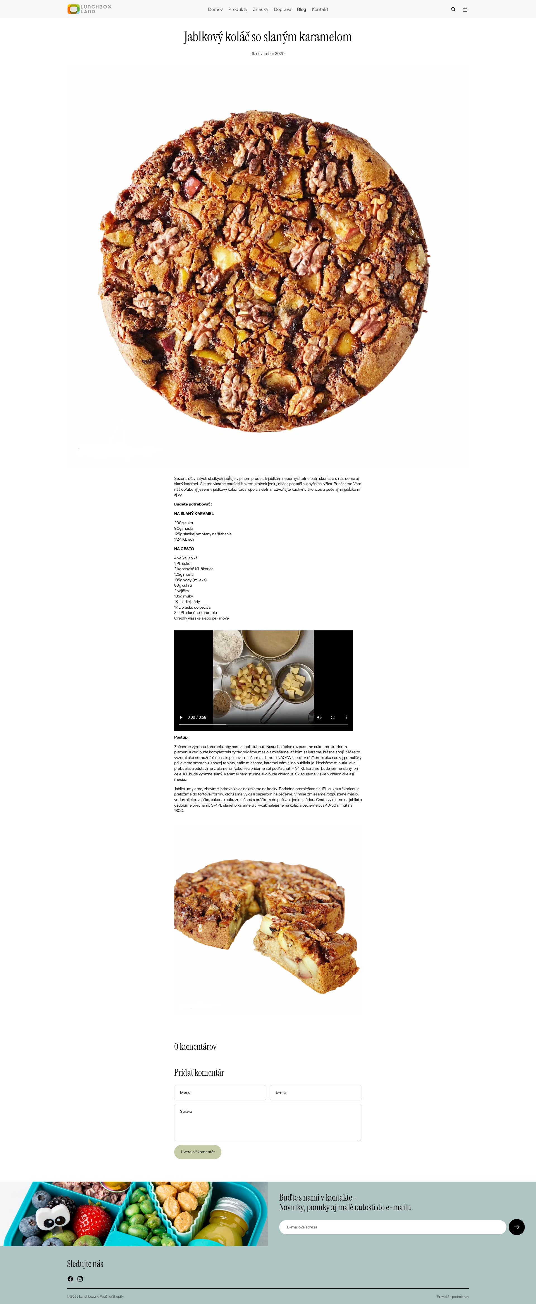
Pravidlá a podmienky (453, 1297)
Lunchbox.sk (88, 1296)
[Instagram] (80, 1279)
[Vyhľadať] (453, 9)
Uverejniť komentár (198, 1151)
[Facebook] (70, 1279)
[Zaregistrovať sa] (517, 1227)
